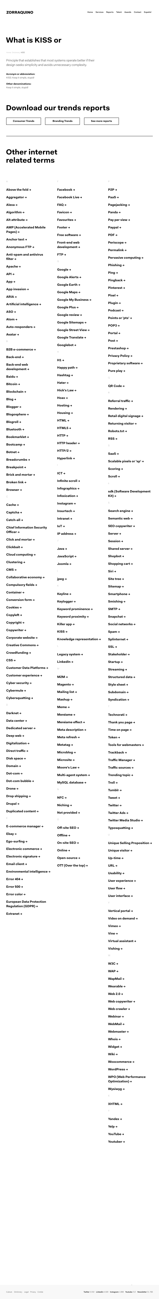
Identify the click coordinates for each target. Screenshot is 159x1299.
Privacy (33, 1292)
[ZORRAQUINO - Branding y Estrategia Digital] (19, 12)
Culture (9, 1292)
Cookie (40, 1292)
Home (8, 53)
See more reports (101, 121)
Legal (26, 1292)
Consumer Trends (23, 121)
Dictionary (16, 53)
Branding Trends (62, 121)
